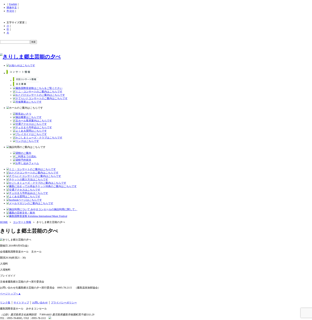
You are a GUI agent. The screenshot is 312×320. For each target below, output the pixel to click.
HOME (4, 222)
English (13, 4)
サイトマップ (21, 302)
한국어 (10, 11)
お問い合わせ (40, 302)
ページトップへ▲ (10, 293)
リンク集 (5, 302)
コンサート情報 (22, 222)
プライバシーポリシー (64, 302)
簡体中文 (11, 7)
